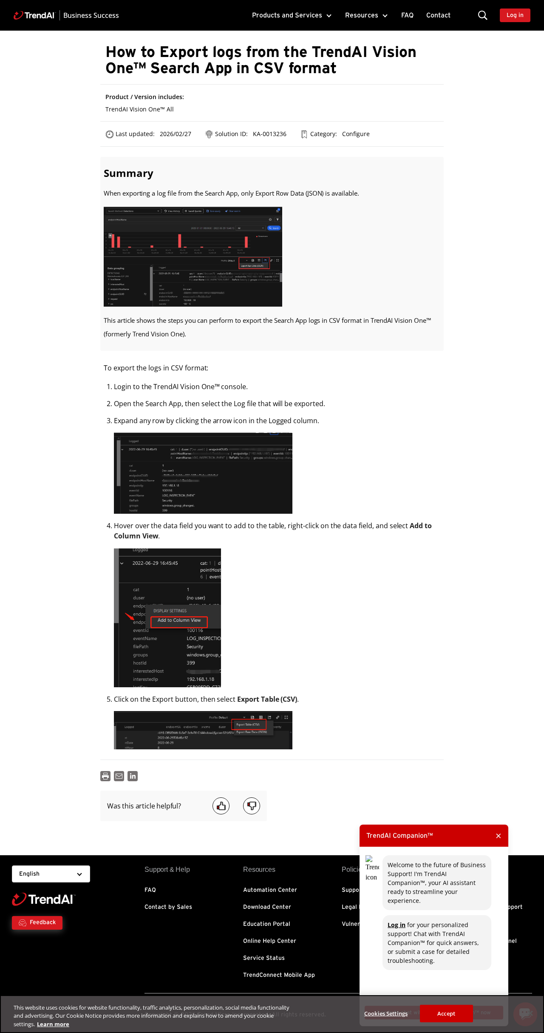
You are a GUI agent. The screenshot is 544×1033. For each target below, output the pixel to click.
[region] (272, 1014)
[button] (483, 15)
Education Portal (266, 924)
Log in (396, 925)
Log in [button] (515, 15)
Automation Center (270, 890)
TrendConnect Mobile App (279, 975)
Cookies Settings (386, 1013)
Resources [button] (361, 15)
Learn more (53, 1024)
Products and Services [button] (287, 15)
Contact (438, 15)
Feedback (43, 922)
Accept (446, 1013)
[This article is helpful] (221, 805)
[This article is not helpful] (251, 805)
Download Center (267, 907)
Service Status (264, 958)
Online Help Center (269, 941)
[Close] (530, 1013)
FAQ (407, 15)
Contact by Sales (168, 907)
